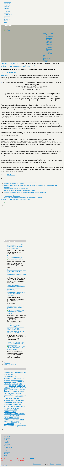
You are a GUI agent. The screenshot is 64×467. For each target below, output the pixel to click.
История (7, 393)
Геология (7, 388)
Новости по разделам (48, 33)
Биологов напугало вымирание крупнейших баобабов (17, 66)
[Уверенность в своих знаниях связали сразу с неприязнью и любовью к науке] (16, 349)
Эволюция (15, 422)
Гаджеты (6, 386)
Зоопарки (14, 391)
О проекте (45, 61)
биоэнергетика (18, 425)
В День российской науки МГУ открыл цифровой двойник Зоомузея (15, 307)
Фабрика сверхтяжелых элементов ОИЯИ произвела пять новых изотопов (15, 327)
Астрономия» (15, 63)
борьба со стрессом (20, 426)
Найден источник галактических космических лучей (19, 190)
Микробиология (15, 404)
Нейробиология (10, 412)
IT (13, 372)
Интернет (21, 391)
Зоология (7, 391)
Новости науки (8, 25)
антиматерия (11, 425)
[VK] (5, 30)
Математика (20, 400)
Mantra (52, 464)
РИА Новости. (5, 75)
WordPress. (58, 464)
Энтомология (49, 53)
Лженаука (6, 9)
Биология (6, 6)
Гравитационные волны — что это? (14, 184)
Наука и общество (10, 410)
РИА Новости (11, 175)
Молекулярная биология (13, 406)
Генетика (12, 386)
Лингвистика (13, 400)
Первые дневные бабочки (14, 257)
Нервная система (20, 411)
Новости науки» (6, 63)
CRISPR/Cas (8, 372)
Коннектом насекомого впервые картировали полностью (16, 270)
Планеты (7, 416)
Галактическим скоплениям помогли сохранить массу (20, 182)
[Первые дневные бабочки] (15, 259)
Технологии (7, 19)
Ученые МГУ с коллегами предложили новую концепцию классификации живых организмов (16, 287)
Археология (7, 3)
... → (12, 267)
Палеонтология (8, 14)
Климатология (9, 397)
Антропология (7, 2)
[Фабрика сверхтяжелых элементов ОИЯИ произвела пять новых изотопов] (16, 332)
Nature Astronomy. (28, 79)
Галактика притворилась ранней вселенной (17, 189)
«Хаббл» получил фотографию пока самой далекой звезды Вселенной (25, 192)
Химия (5, 22)
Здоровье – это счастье (9, 389)
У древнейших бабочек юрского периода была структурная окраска (21, 65)
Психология (7, 16)
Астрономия (7, 5)
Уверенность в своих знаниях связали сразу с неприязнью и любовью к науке (15, 343)
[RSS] (8, 30)
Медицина (7, 11)
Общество (6, 13)
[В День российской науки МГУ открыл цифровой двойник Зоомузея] (16, 313)
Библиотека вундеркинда (10, 382)
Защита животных (19, 388)
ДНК (12, 387)
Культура (17, 399)
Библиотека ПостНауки (16, 380)
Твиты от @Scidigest (10, 364)
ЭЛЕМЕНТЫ (7, 421)
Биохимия (7, 384)
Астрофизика (7, 380)
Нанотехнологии (16, 408)
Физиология (8, 419)
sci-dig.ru (32, 458)
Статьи (5, 17)
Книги (44, 57)
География (6, 8)
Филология (16, 419)
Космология (16, 196)
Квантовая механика (18, 395)
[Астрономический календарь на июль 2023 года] (16, 248)
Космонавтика (9, 399)
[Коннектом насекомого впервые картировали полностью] (16, 274)
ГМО (20, 384)
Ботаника (15, 384)
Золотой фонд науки (20, 389)
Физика (6, 20)
